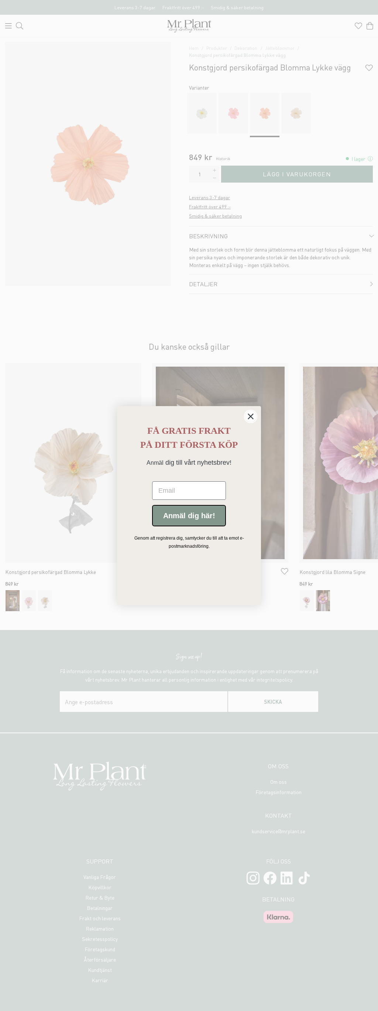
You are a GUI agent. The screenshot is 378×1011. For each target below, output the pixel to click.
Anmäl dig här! (189, 516)
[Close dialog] (251, 416)
